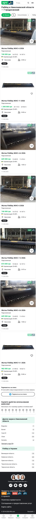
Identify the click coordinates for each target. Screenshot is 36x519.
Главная (3, 517)
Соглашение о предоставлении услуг (16, 503)
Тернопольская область (17, 464)
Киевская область (17, 457)
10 (33, 412)
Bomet (17, 429)
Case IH (17, 433)
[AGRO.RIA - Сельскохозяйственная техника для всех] (8, 3)
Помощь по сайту (18, 481)
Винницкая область (17, 453)
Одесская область (17, 460)
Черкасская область (17, 467)
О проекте (5, 496)
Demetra (17, 440)
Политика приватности (11, 500)
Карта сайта (6, 507)
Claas (17, 436)
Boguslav (17, 426)
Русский (30, 511)
